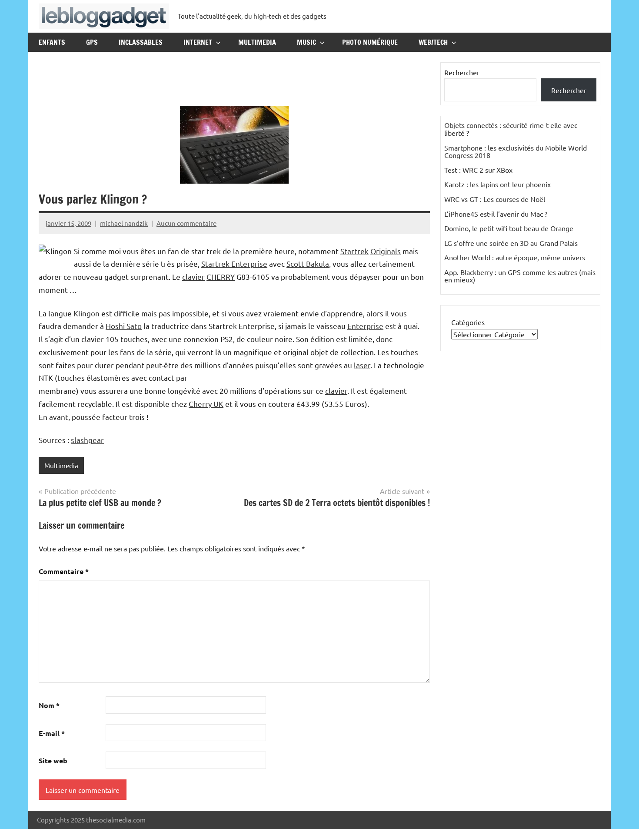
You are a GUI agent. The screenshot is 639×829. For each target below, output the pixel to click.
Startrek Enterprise (234, 263)
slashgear (87, 439)
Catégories (468, 322)
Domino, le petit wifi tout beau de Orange (508, 228)
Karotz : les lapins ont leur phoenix (497, 184)
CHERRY (220, 276)
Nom (49, 705)
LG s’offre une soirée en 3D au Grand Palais (511, 242)
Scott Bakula (307, 263)
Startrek (354, 250)
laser (362, 364)
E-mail (52, 733)
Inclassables (141, 42)
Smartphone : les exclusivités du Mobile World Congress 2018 (515, 151)
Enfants (52, 42)
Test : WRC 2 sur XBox (478, 169)
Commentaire (64, 571)
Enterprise (365, 325)
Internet (197, 42)
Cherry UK (206, 403)
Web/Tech (433, 42)
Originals (385, 250)
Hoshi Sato (124, 325)
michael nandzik (124, 223)
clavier (193, 276)
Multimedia (257, 42)
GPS (92, 42)
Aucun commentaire (186, 223)
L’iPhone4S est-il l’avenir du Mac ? (495, 213)
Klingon (86, 313)
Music (306, 42)
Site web (53, 760)
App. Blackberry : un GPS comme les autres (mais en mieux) (520, 276)
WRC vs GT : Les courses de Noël (494, 199)
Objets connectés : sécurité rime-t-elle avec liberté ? (510, 129)
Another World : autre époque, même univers (514, 257)
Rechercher (461, 72)
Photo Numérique (370, 42)
